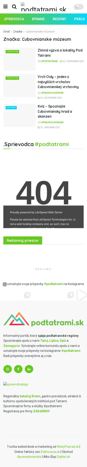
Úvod (6, 31)
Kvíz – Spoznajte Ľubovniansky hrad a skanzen (55, 111)
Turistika (12, 51)
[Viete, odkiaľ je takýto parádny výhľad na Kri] (59, 295)
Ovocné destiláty (1, 278)
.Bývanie (38, 19)
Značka (17, 31)
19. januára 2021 (50, 127)
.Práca (79, 19)
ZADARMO (41, 411)
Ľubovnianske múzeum (40, 31)
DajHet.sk (63, 456)
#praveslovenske (52, 93)
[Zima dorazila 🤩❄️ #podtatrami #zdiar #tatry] (5, 295)
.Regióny (59, 19)
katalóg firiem (30, 396)
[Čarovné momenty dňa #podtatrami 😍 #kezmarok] (38, 295)
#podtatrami (49, 61)
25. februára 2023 (73, 61)
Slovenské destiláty (19, 278)
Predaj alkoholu (10, 278)
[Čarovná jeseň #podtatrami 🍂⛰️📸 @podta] (49, 295)
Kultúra (11, 107)
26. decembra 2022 (51, 98)
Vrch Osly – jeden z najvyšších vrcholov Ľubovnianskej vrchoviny (58, 81)
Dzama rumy (14, 278)
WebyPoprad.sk (68, 446)
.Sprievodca (13, 19)
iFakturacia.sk (50, 452)
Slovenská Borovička (6, 278)
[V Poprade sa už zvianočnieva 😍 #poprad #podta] (27, 295)
